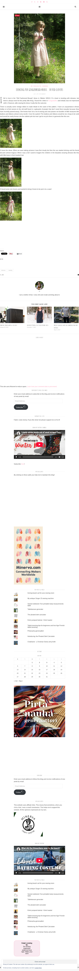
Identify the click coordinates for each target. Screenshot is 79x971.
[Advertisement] (39, 235)
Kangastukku (52, 100)
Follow (18, 792)
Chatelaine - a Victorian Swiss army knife (42, 642)
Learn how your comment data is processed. (42, 386)
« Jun (16, 681)
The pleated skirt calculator (37, 614)
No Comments (42, 94)
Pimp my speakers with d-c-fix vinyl (8, 325)
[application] (39, 444)
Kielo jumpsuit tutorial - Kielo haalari (40, 620)
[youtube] (44, 2)
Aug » (21, 681)
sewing (10, 270)
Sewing (45, 86)
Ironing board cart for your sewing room (41, 593)
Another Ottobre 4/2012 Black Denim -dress (37, 325)
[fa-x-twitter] (35, 2)
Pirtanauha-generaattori (36, 631)
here (22, 464)
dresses (3, 270)
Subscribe (19, 407)
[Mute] (60, 457)
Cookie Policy (38, 968)
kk (3, 275)
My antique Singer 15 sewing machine (41, 598)
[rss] (46, 2)
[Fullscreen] (63, 457)
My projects (36, 86)
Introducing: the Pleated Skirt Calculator (41, 636)
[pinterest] (41, 2)
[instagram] (38, 2)
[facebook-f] (32, 2)
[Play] (16, 457)
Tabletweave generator (35, 609)
